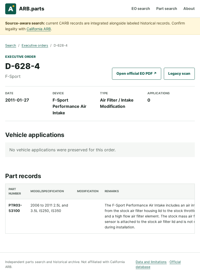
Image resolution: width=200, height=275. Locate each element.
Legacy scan (179, 73)
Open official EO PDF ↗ (136, 73)
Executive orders (35, 45)
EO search (141, 8)
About (189, 8)
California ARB (39, 29)
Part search (166, 8)
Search (10, 45)
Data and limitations (151, 262)
